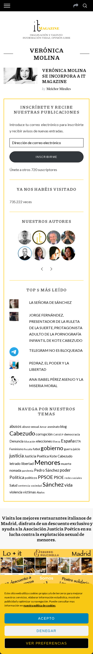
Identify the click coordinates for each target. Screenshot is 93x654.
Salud (13, 485)
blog (63, 426)
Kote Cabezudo (60, 456)
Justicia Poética (36, 456)
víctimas (29, 492)
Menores (47, 462)
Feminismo (16, 449)
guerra (68, 449)
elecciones (44, 441)
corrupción (44, 434)
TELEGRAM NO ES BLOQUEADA (56, 350)
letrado (15, 463)
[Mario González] (54, 238)
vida (68, 485)
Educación (29, 441)
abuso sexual (30, 426)
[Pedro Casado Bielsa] (68, 238)
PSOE (59, 477)
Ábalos (41, 492)
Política (16, 477)
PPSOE (45, 477)
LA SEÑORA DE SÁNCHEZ (50, 302)
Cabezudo (22, 433)
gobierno (52, 448)
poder (65, 470)
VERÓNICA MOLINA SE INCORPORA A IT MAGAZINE (64, 75)
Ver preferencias (46, 643)
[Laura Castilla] (54, 253)
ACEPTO (46, 618)
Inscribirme (46, 157)
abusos (15, 426)
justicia (16, 455)
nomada (15, 470)
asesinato (53, 426)
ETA (78, 441)
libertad (27, 463)
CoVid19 (58, 434)
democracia (72, 434)
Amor (43, 426)
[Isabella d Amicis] (68, 253)
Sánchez (53, 484)
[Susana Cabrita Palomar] (39, 253)
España (68, 440)
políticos (31, 478)
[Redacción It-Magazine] (39, 238)
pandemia (27, 470)
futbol (36, 449)
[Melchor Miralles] (25, 238)
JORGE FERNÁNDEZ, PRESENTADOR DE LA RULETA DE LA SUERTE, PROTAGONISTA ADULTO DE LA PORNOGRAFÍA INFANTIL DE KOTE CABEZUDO (55, 327)
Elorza (56, 441)
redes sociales (73, 477)
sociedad (36, 485)
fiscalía (28, 449)
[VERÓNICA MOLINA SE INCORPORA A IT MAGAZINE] (20, 76)
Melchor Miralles (58, 88)
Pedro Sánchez (46, 470)
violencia (15, 492)
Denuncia (16, 441)
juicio (76, 449)
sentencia (24, 485)
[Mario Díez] (25, 253)
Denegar (46, 631)
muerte (66, 464)
